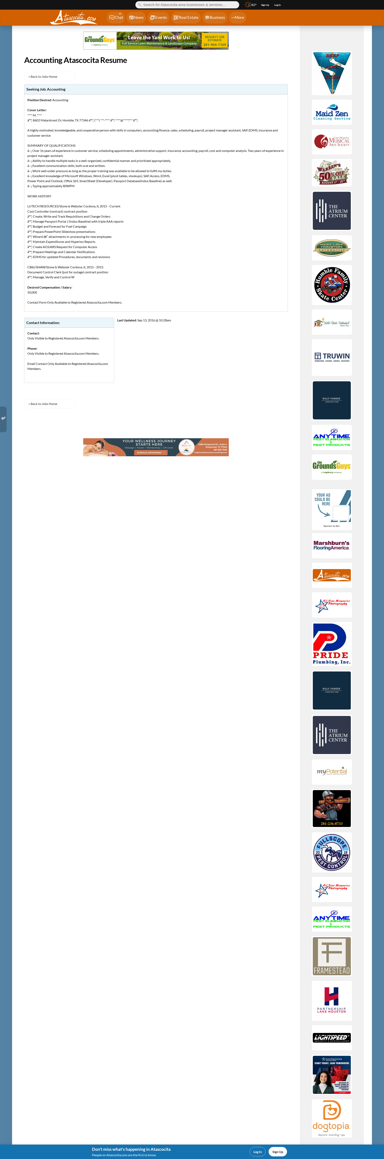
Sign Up (277, 1152)
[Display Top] (156, 30)
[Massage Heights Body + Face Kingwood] (156, 455)
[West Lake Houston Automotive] (332, 250)
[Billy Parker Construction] (332, 402)
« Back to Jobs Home (42, 76)
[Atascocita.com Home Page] (78, 18)
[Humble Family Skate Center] (332, 287)
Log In (257, 1152)
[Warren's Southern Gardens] (332, 174)
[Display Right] (271, 41)
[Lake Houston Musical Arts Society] (332, 144)
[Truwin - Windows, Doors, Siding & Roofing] (332, 359)
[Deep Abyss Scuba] (332, 75)
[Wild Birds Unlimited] (332, 324)
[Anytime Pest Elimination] (332, 439)
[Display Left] (41, 41)
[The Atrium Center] (332, 212)
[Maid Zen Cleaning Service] (332, 114)
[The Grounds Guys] (156, 48)
